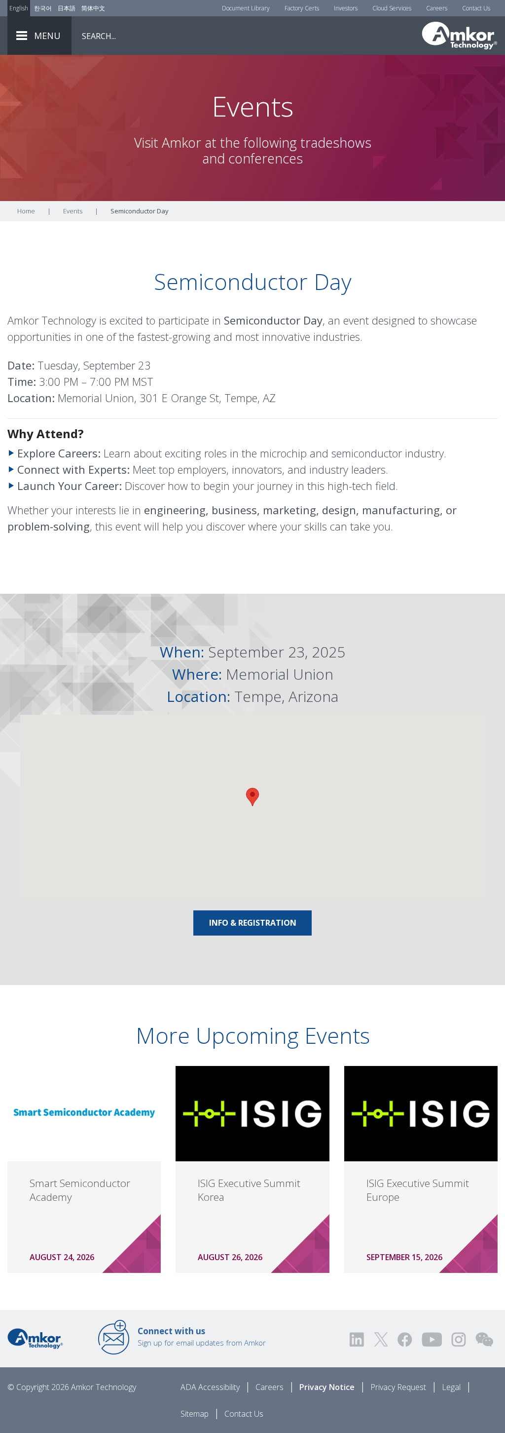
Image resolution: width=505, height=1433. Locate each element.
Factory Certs (302, 8)
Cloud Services (391, 8)
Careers (436, 8)
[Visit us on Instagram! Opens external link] (459, 1339)
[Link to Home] (35, 1337)
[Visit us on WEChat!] (484, 1339)
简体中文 (93, 8)
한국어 (43, 8)
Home (26, 210)
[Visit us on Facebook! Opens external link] (404, 1339)
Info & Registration (252, 922)
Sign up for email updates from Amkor (202, 1336)
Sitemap (194, 1413)
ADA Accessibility (210, 1387)
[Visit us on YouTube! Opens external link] (431, 1339)
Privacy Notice (327, 1387)
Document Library (246, 8)
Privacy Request (398, 1387)
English (18, 8)
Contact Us (476, 8)
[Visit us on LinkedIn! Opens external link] (357, 1339)
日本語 (66, 8)
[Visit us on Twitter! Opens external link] (381, 1339)
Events (72, 210)
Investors (346, 8)
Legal (451, 1387)
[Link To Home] (460, 35)
